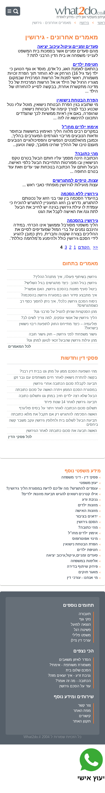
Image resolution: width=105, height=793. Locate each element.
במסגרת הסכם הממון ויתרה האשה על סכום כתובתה (56, 390)
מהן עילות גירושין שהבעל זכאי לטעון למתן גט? (61, 340)
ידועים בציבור (87, 516)
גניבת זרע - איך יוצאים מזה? (69, 675)
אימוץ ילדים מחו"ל (83, 533)
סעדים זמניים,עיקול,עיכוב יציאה (72, 555)
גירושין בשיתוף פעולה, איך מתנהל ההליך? (65, 277)
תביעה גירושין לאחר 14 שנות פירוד (70, 402)
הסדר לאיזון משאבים (75, 659)
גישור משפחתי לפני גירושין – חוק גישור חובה (63, 334)
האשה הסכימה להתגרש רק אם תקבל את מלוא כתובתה (54, 414)
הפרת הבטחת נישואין (80, 544)
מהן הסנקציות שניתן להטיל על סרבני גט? (65, 312)
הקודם (84, 247)
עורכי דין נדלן (81, 640)
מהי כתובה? (88, 527)
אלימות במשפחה (84, 561)
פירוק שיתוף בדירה (82, 566)
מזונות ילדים (88, 505)
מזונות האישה (86, 511)
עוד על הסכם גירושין (75, 686)
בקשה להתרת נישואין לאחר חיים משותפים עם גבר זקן (55, 377)
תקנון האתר (82, 721)
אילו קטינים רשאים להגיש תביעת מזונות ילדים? (59, 494)
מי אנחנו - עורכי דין (82, 578)
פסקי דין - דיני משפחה (79, 477)
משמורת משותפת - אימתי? (70, 665)
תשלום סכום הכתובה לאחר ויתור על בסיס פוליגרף (58, 408)
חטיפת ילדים (87, 550)
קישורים (85, 716)
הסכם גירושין (87, 522)
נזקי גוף (85, 619)
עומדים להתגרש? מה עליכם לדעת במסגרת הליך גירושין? (52, 488)
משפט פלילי (81, 635)
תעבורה (85, 614)
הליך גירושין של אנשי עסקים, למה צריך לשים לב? (59, 318)
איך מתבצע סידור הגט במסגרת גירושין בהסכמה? (59, 295)
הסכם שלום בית (78, 670)
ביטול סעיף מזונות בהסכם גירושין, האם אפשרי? (60, 289)
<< (95, 247)
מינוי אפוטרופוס (85, 538)
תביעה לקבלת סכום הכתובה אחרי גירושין (65, 383)
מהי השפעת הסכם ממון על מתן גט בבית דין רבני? (58, 371)
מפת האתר (82, 711)
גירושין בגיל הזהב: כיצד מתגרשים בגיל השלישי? (60, 283)
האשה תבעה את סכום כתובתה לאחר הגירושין (61, 431)
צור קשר (84, 705)
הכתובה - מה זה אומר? (73, 681)
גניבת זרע (90, 499)
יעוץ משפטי (88, 483)
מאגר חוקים (88, 572)
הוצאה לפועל (81, 624)
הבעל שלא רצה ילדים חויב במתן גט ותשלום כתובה (58, 396)
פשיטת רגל (82, 630)
